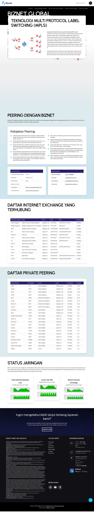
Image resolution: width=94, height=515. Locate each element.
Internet (50, 443)
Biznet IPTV (51, 447)
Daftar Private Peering (71, 8)
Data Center (51, 445)
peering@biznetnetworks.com (71, 180)
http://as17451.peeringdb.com (32, 190)
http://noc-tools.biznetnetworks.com (34, 187)
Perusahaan (51, 442)
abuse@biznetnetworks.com (71, 184)
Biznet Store (51, 453)
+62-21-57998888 (69, 174)
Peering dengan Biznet (40, 8)
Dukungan (50, 451)
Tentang (30, 8)
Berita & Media (51, 449)
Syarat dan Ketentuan (59, 506)
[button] (90, 3)
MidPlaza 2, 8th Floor (81, 457)
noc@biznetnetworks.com (71, 177)
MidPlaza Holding (51, 507)
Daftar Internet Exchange (56, 8)
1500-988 (82, 442)
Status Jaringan (83, 8)
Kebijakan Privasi (49, 506)
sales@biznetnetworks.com (83, 451)
